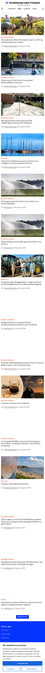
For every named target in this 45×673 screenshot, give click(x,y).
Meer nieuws (22, 617)
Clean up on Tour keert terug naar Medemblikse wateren (17, 81)
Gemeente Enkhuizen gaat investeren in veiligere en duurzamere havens (19, 162)
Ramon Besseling (10, 46)
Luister (27, 8)
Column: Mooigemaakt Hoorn (15, 484)
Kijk (19, 8)
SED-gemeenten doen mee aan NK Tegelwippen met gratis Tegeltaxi (16, 121)
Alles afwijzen (32, 669)
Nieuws (11, 8)
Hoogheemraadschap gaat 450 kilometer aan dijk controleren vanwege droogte (22, 563)
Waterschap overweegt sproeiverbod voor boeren (21, 242)
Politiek (4, 158)
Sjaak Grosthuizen (11, 488)
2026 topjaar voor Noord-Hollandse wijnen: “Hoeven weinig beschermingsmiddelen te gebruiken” (21, 521)
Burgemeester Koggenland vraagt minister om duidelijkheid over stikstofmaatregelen (21, 283)
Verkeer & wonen (7, 118)
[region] (22, 657)
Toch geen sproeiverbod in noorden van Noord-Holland (20, 202)
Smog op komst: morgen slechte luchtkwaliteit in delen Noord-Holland (19, 323)
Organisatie (5, 634)
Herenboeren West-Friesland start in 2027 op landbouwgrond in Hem (22, 41)
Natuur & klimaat (7, 37)
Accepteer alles (22, 663)
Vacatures (5, 637)
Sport (3, 600)
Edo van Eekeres (10, 407)
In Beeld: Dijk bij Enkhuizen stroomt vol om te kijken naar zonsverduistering (22, 363)
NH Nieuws (8, 207)
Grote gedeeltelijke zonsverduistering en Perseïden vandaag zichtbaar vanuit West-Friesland (21, 443)
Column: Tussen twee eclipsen (15, 403)
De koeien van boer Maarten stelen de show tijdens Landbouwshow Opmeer (21, 603)
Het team (5, 630)
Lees (34, 8)
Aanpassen (11, 669)
